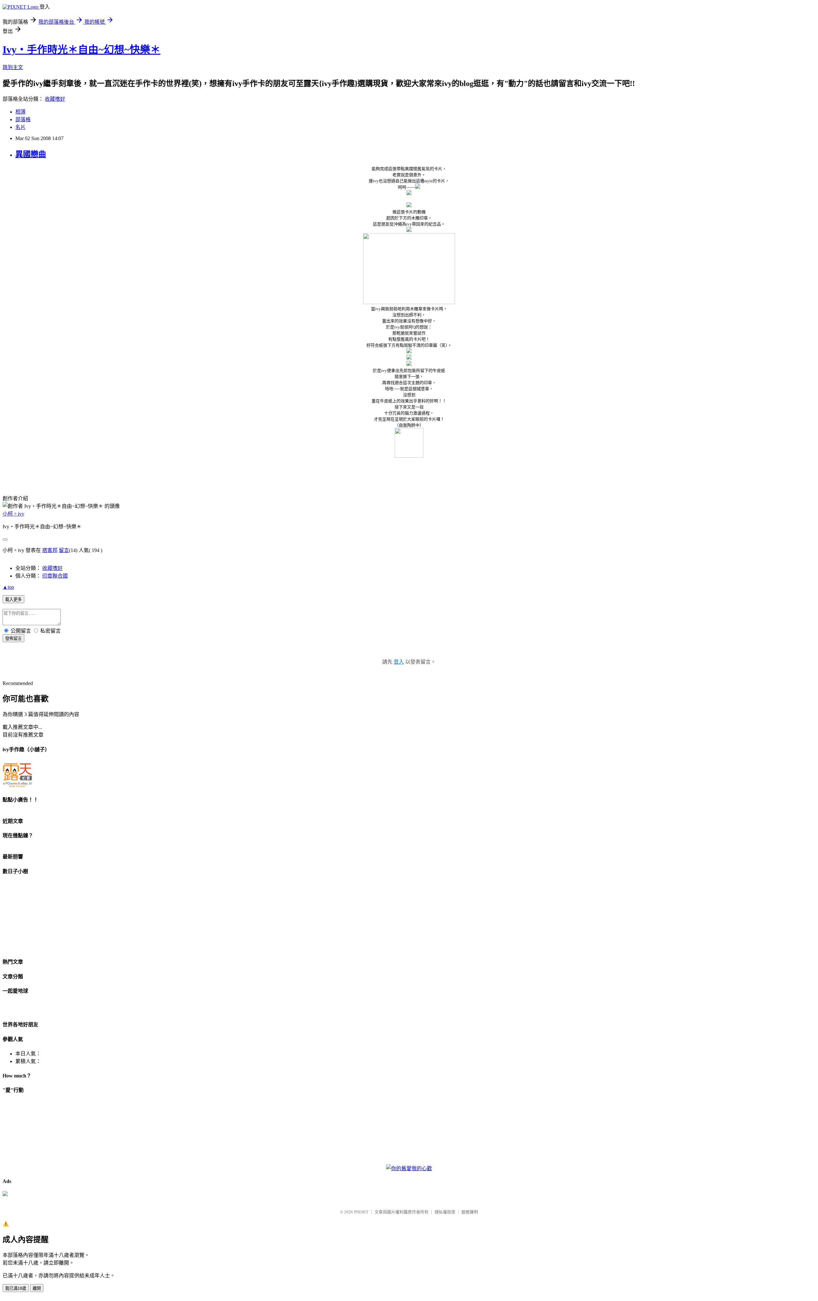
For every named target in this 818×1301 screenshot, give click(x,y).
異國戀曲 (30, 154)
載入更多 (13, 599)
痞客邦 (50, 550)
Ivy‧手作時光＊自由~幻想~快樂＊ (81, 49)
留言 (64, 550)
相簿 (20, 111)
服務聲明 (469, 1212)
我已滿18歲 (15, 1288)
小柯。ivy (13, 513)
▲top (8, 587)
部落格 (23, 119)
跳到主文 (13, 67)
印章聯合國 (55, 576)
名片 (20, 127)
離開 (37, 1288)
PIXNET (361, 1212)
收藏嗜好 (55, 99)
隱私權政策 (445, 1212)
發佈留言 (13, 638)
